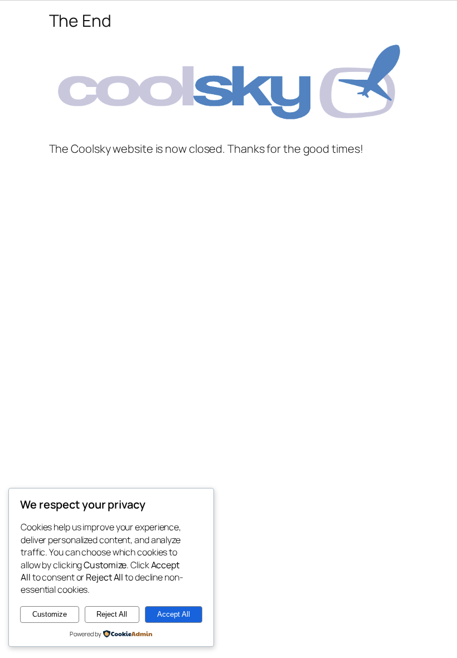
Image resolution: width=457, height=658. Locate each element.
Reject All (111, 614)
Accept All (173, 614)
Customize (49, 614)
